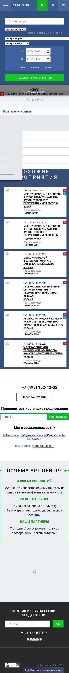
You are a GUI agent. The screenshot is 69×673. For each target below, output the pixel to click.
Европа (41, 32)
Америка (57, 32)
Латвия (31, 99)
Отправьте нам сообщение (46, 670)
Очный (47, 67)
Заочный (34, 67)
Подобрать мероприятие (34, 77)
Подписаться (58, 416)
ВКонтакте (22, 445)
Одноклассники (43, 445)
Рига (40, 99)
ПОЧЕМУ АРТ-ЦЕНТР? (34, 470)
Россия (32, 32)
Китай (27, 206)
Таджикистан (32, 238)
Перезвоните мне (34, 397)
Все (22, 67)
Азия (48, 32)
